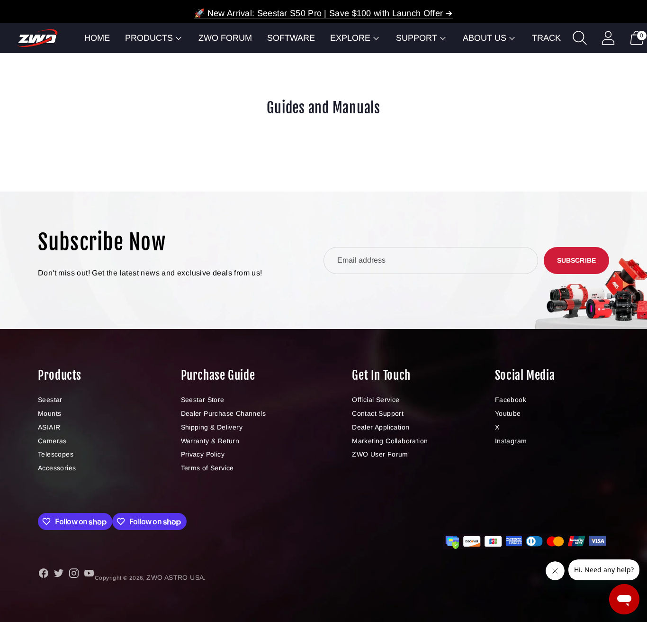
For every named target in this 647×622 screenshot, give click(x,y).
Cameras (52, 441)
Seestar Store (203, 399)
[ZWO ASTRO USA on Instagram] (74, 574)
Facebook (510, 399)
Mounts (49, 413)
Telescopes (55, 454)
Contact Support (378, 413)
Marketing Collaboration (390, 441)
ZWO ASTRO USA (175, 577)
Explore (350, 38)
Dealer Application (380, 427)
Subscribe (576, 260)
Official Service (375, 399)
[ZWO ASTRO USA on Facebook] (43, 574)
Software (291, 38)
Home (97, 38)
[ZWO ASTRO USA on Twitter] (58, 574)
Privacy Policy (203, 454)
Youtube (508, 413)
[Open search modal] (579, 38)
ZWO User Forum (380, 454)
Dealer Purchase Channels (223, 413)
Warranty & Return (210, 441)
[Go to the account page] (608, 38)
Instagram (511, 441)
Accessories (57, 468)
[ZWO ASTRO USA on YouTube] (89, 574)
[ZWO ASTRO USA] (37, 38)
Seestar (50, 399)
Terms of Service (207, 468)
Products (149, 38)
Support (416, 38)
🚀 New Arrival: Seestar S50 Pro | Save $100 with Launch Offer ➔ (323, 13)
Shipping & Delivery (212, 427)
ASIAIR (49, 427)
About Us (484, 38)
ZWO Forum (225, 38)
